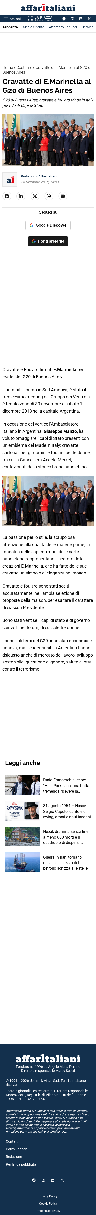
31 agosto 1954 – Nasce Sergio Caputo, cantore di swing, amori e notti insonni (67, 811)
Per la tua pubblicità (21, 1164)
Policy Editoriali (17, 1149)
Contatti (12, 1141)
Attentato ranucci (63, 27)
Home (7, 67)
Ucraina (88, 27)
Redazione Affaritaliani (39, 176)
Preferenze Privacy (48, 1211)
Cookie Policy (48, 1203)
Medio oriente (33, 27)
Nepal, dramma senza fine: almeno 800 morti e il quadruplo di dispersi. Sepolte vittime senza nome (66, 837)
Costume (24, 67)
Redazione (14, 1157)
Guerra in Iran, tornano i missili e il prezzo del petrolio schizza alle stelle (65, 863)
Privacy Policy (48, 1196)
